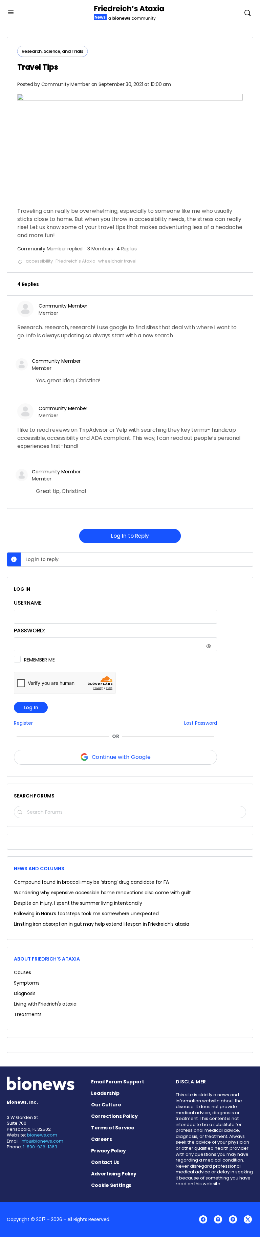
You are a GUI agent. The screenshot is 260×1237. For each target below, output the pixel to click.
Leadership (105, 1093)
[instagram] (218, 1219)
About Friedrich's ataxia (47, 958)
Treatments (28, 1014)
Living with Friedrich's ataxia (45, 1003)
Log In (31, 707)
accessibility (39, 261)
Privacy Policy (108, 1150)
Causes (22, 972)
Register (23, 723)
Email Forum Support (117, 1081)
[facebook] (203, 1219)
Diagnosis (25, 993)
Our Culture (106, 1104)
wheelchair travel (117, 261)
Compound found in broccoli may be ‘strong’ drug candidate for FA (91, 882)
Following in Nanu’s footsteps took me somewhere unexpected (86, 913)
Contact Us (105, 1162)
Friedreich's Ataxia (75, 261)
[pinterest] (233, 1219)
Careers (101, 1139)
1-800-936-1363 (40, 1147)
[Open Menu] (11, 12)
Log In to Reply (130, 535)
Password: (29, 630)
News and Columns (39, 868)
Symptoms (26, 983)
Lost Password (200, 723)
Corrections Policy (114, 1116)
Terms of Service (112, 1127)
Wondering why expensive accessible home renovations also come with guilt (102, 892)
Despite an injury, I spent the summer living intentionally (78, 903)
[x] (247, 1219)
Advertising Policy (113, 1173)
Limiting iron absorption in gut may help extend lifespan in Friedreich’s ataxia (101, 924)
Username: (28, 602)
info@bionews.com (42, 1141)
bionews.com (42, 1135)
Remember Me (39, 659)
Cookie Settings (111, 1185)
